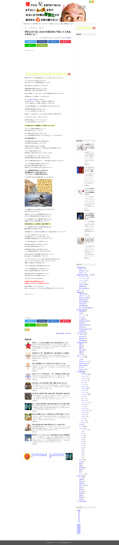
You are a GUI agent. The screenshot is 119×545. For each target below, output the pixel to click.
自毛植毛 (81, 331)
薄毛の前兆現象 (83, 301)
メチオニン (84, 416)
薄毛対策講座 (82, 305)
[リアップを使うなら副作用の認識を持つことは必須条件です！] (80, 216)
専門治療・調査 (81, 309)
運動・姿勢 (82, 350)
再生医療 (81, 323)
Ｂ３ (82, 439)
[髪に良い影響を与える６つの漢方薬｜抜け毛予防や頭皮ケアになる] (28, 417)
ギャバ (83, 382)
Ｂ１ (82, 433)
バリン (83, 406)
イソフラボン (82, 422)
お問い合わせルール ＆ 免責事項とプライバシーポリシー (35, 23)
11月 (79, 511)
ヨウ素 (80, 461)
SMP (80, 313)
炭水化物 (81, 467)
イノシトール (84, 429)
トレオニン (84, 404)
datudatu (69, 333)
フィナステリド (83, 278)
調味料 (80, 493)
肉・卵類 (81, 491)
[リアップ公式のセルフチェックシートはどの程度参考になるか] (80, 191)
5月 (79, 517)
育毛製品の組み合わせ (84, 329)
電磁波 (80, 352)
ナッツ (80, 477)
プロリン (83, 414)
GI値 (80, 344)
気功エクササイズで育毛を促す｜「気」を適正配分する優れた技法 (50, 374)
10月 (79, 513)
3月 (79, 520)
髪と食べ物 (79, 475)
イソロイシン (84, 380)
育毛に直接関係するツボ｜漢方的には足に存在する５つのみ (49, 363)
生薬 (80, 487)
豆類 (80, 495)
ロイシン (83, 420)
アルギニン (84, 378)
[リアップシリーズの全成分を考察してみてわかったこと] (80, 240)
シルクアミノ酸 (85, 394)
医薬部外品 (82, 286)
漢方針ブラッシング (84, 361)
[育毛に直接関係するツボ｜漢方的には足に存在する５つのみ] (28, 366)
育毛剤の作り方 (83, 363)
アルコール (82, 334)
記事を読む (34, 350)
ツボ (80, 359)
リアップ (81, 282)
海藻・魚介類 (82, 485)
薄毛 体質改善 (60, 333)
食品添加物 (82, 340)
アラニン (83, 376)
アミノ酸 (81, 372)
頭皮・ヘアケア (81, 356)
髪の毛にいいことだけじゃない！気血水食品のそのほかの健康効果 (50, 435)
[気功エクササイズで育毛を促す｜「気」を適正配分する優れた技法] (28, 376)
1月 (79, 522)
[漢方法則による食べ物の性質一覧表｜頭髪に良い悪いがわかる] (28, 385)
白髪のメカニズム (83, 295)
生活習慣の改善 (81, 342)
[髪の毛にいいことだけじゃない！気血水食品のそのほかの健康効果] (28, 437)
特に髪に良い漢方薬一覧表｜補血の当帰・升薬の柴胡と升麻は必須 (50, 393)
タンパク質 (82, 426)
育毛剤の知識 (82, 365)
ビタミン (81, 428)
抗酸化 (80, 346)
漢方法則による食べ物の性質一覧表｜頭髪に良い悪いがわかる (49, 383)
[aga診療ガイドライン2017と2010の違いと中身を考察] (80, 146)
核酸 (80, 465)
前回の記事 (32, 99)
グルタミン (84, 386)
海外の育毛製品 (83, 288)
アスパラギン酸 (85, 374)
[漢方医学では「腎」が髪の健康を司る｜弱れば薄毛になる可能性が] (28, 355)
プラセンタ (84, 412)
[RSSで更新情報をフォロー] (93, 2)
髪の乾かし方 (82, 369)
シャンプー (82, 357)
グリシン (83, 384)
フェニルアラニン (85, 410)
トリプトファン (85, 402)
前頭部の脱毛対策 (83, 325)
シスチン (83, 390)
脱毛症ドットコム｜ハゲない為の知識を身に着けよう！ (61, 542)
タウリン (83, 398)
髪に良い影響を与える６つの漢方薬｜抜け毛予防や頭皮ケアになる (50, 414)
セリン (83, 396)
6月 (79, 516)
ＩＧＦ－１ (82, 473)
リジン (83, 418)
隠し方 (80, 367)
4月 (79, 519)
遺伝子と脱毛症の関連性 (85, 307)
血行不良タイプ (83, 270)
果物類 (80, 483)
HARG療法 (82, 311)
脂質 (80, 469)
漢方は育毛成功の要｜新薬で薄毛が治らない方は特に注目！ (49, 424)
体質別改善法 (80, 267)
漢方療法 (69, 37)
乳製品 (80, 479)
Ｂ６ (82, 443)
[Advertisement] (48, 61)
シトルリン (84, 392)
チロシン (83, 400)
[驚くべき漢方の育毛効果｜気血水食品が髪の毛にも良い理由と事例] (28, 406)
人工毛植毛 (82, 319)
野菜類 (80, 497)
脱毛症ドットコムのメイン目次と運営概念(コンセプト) (61, 23)
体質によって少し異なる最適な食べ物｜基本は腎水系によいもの (50, 342)
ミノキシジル (82, 280)
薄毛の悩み (82, 303)
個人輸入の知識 (83, 284)
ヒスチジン (84, 408)
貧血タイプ (82, 273)
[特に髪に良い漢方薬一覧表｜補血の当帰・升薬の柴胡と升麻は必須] (28, 396)
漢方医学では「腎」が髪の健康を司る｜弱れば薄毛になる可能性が (50, 353)
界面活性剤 (82, 338)
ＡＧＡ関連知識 (81, 501)
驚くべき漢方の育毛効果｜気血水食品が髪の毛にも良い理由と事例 (50, 403)
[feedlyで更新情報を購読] (90, 2)
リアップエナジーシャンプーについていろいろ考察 (89, 169)
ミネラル (81, 459)
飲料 (80, 499)
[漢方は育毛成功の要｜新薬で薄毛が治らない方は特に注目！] (28, 427)
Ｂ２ (82, 437)
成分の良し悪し (81, 333)
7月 (79, 514)
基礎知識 (79, 292)
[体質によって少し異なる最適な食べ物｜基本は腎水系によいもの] (28, 345)
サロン (80, 317)
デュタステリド (83, 276)
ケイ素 (80, 424)
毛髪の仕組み (82, 293)
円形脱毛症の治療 (83, 321)
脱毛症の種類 (82, 299)
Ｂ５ (82, 441)
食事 (80, 354)
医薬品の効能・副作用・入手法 (84, 275)
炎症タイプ (82, 268)
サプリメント (82, 315)
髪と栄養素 (79, 371)
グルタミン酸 (84, 388)
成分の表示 (82, 336)
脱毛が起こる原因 (83, 297)
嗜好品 (80, 481)
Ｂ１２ (83, 435)
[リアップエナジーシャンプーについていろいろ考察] (80, 170)
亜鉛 (80, 463)
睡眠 (80, 348)
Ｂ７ (82, 445)
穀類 (80, 489)
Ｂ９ (82, 447)
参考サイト (79, 290)
